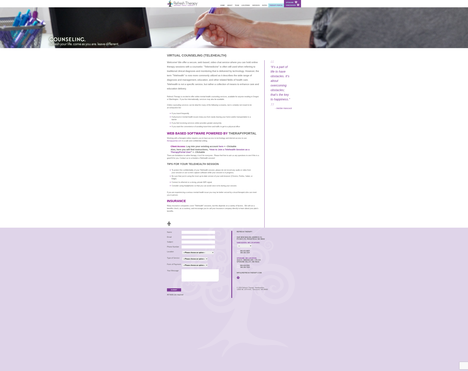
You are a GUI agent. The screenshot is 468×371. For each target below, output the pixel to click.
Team (237, 5)
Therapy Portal (276, 5)
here (221, 146)
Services (256, 5)
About (229, 5)
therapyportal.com (174, 141)
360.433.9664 (245, 251)
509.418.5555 (245, 265)
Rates (264, 5)
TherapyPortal (242, 133)
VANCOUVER (291, 5)
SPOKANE (290, 2)
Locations (245, 5)
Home (222, 5)
